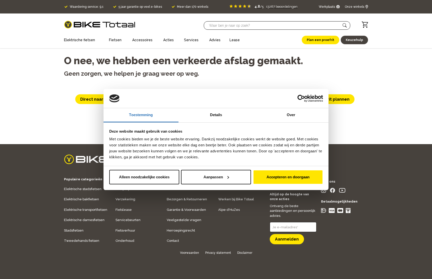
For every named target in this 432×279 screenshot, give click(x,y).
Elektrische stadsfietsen (83, 189)
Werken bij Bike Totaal (236, 199)
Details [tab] (216, 115)
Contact (173, 241)
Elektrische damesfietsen (84, 220)
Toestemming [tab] (141, 115)
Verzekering (125, 199)
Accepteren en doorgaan (288, 177)
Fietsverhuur (125, 230)
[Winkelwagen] (365, 24)
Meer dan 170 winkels (192, 6)
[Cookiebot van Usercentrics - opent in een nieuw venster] (301, 98)
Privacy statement (218, 253)
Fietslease (124, 210)
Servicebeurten (128, 220)
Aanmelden (287, 239)
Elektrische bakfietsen (81, 199)
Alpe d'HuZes (229, 210)
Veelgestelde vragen (184, 220)
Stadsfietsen (74, 230)
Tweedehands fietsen (81, 241)
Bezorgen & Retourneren (187, 199)
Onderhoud (125, 241)
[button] (344, 25)
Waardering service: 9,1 (87, 6)
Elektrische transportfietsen (85, 210)
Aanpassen (213, 177)
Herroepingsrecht (181, 230)
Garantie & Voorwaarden (186, 210)
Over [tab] (291, 115)
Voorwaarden (189, 253)
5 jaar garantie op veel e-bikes (140, 6)
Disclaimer (244, 253)
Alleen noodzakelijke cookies (144, 177)
